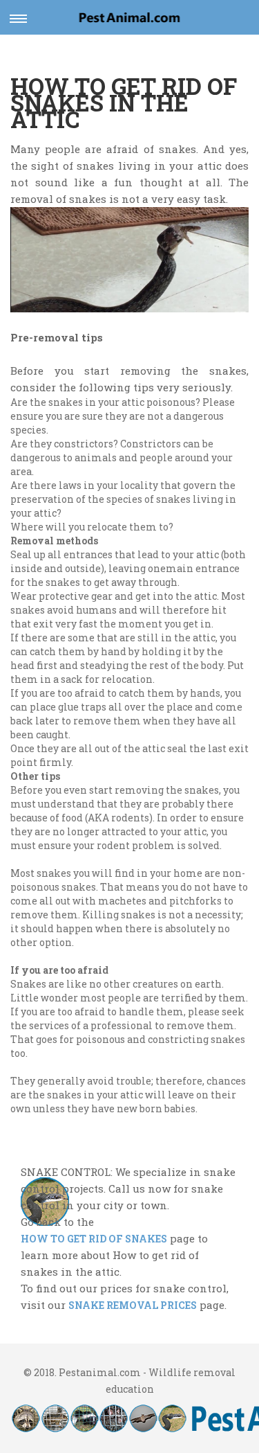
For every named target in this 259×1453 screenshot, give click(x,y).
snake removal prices (132, 1305)
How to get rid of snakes (94, 1238)
